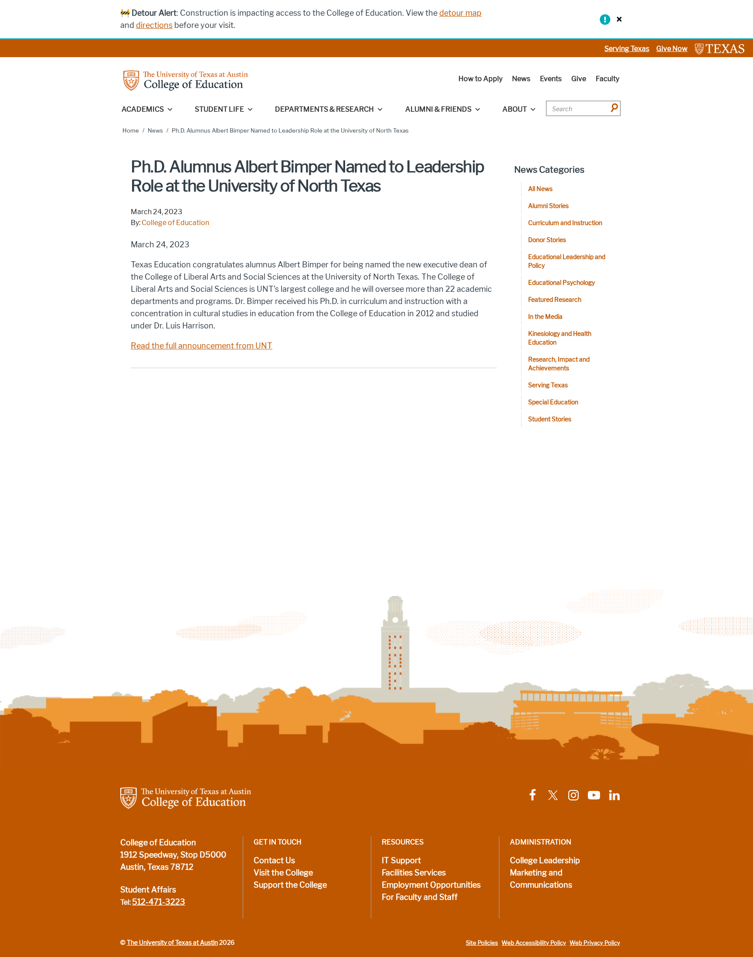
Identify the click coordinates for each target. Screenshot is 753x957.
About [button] (514, 109)
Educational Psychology (561, 283)
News (521, 79)
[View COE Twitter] (553, 794)
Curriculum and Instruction (565, 223)
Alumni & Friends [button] (438, 109)
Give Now (672, 48)
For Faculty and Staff (420, 897)
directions (154, 25)
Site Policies (482, 943)
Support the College (290, 885)
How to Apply (480, 79)
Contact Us (274, 860)
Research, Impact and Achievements (559, 364)
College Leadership (545, 860)
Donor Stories (547, 240)
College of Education (175, 223)
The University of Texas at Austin (172, 943)
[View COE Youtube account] (594, 794)
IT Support (401, 860)
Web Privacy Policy (595, 943)
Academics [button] (143, 109)
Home (130, 130)
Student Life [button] (219, 109)
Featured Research (554, 300)
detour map (460, 13)
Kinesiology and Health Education (559, 338)
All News (540, 189)
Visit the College (283, 873)
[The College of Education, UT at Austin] (185, 80)
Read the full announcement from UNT (201, 346)
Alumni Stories (548, 206)
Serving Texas (626, 48)
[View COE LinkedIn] (614, 794)
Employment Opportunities (431, 885)
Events (551, 79)
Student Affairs (148, 890)
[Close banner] (617, 19)
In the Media (545, 317)
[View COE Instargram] (573, 794)
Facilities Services (414, 873)
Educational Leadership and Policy (566, 261)
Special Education (553, 402)
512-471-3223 (158, 902)
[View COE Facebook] (532, 794)
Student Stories (549, 419)
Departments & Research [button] (324, 109)
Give (578, 79)
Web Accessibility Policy (534, 943)
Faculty (607, 79)
